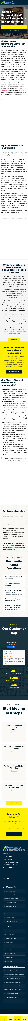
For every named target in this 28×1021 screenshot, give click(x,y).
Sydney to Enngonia (9, 934)
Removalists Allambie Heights (11, 910)
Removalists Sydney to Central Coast (13, 1001)
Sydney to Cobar (8, 957)
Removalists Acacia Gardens (11, 898)
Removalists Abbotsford (10, 895)
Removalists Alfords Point (10, 906)
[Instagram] (6, 882)
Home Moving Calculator (14, 27)
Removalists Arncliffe (9, 917)
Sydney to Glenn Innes (10, 949)
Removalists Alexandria (10, 902)
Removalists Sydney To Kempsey (12, 989)
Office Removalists (12, 314)
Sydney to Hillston (8, 931)
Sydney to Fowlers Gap (10, 938)
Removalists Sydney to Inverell (12, 986)
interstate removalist (15, 547)
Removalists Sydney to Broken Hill (13, 997)
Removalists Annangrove (10, 913)
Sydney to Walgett (8, 942)
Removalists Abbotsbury (10, 891)
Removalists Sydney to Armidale (12, 970)
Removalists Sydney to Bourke (12, 978)
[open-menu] (25, 2)
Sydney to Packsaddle (9, 946)
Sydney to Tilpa (8, 961)
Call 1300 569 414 (14, 31)
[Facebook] (4, 882)
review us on (10, 646)
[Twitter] (9, 882)
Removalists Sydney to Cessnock (12, 982)
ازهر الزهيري (10, 651)
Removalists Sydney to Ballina (11, 993)
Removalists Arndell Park (10, 921)
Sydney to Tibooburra (9, 953)
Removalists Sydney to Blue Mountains (14, 974)
